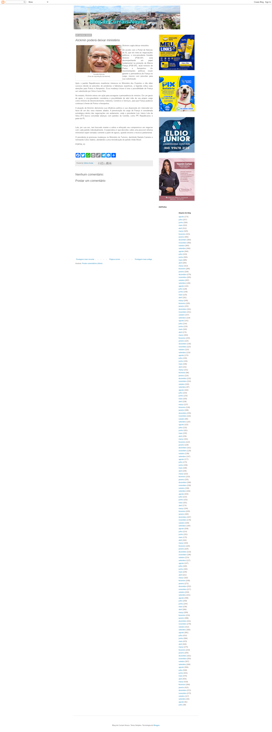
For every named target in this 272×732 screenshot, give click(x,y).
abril (180, 228)
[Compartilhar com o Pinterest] (110, 163)
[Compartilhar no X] (104, 163)
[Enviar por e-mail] (99, 163)
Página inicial (114, 259)
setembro (182, 248)
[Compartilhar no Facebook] (107, 163)
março (181, 231)
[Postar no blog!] (102, 163)
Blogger (157, 725)
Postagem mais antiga (143, 259)
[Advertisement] (114, 250)
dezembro (182, 240)
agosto (181, 217)
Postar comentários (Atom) (92, 263)
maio (180, 225)
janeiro (181, 237)
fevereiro (182, 234)
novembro (182, 243)
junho (181, 223)
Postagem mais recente (85, 259)
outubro (182, 246)
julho (180, 220)
